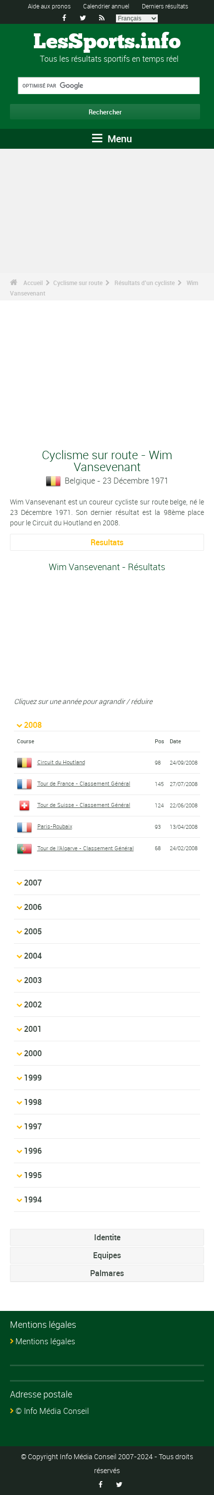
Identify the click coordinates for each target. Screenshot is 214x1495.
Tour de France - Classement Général (83, 783)
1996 (33, 1150)
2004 (33, 955)
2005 (33, 931)
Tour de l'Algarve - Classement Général (85, 848)
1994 (33, 1199)
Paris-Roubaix (54, 826)
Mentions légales (45, 1341)
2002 (33, 1004)
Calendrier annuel (106, 6)
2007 (33, 882)
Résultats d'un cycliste (144, 283)
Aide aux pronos (49, 6)
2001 (33, 1028)
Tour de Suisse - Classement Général (83, 804)
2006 (33, 906)
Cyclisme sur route (78, 283)
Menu (118, 138)
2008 (33, 724)
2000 (33, 1053)
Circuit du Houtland (61, 762)
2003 (33, 980)
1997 (33, 1126)
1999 (33, 1077)
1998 (33, 1101)
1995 (33, 1175)
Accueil (33, 283)
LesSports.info (107, 42)
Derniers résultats (165, 6)
